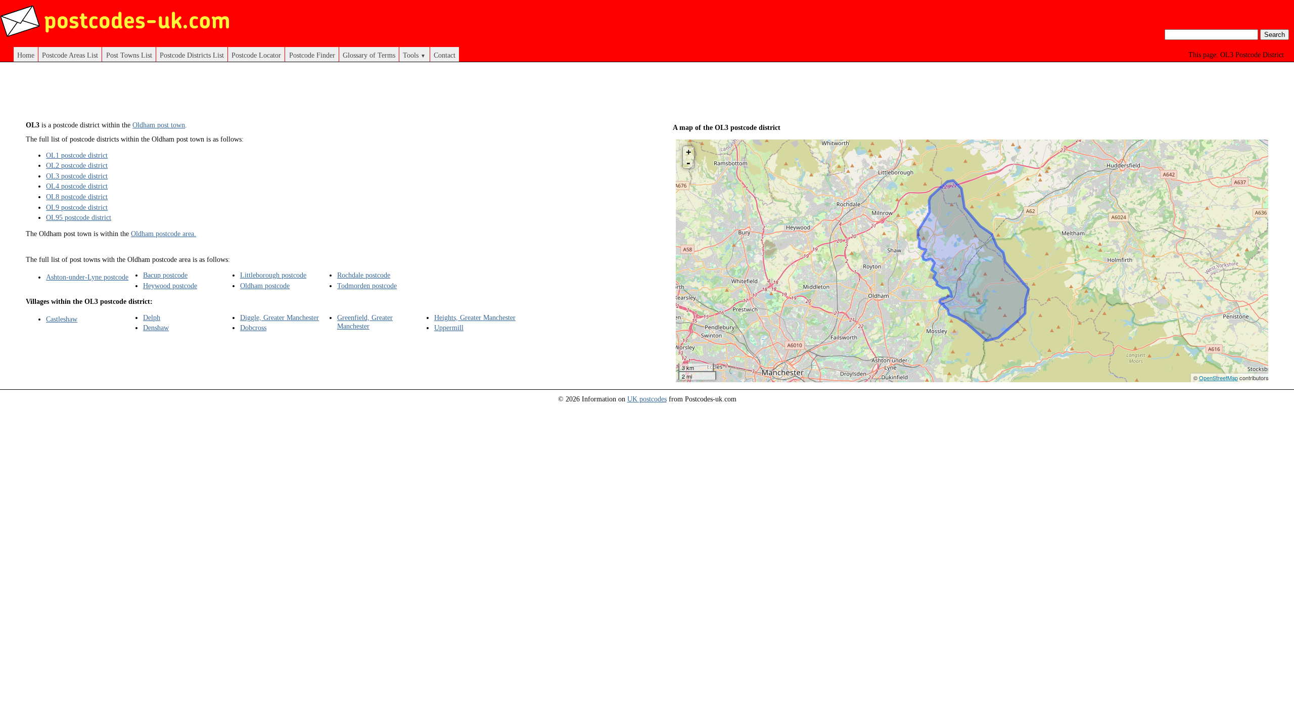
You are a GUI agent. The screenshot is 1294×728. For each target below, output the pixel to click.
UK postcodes (647, 399)
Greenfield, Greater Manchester (365, 321)
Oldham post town (158, 125)
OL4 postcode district (77, 186)
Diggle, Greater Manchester (279, 317)
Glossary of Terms (369, 55)
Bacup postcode (165, 275)
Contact (444, 55)
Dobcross (253, 328)
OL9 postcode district (77, 207)
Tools (414, 55)
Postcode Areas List (70, 55)
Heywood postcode (170, 286)
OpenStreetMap (1218, 378)
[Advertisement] (323, 95)
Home (25, 55)
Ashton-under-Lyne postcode (87, 277)
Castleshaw (61, 319)
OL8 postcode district (77, 197)
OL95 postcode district (78, 217)
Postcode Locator (256, 55)
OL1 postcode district (77, 155)
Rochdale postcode (363, 275)
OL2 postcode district (77, 165)
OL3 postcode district (77, 176)
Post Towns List (129, 55)
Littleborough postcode (273, 275)
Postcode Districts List (192, 55)
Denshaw (156, 328)
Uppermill (449, 328)
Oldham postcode (265, 286)
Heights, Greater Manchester (475, 317)
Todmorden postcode (367, 286)
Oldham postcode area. (163, 234)
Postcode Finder (312, 55)
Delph (151, 317)
